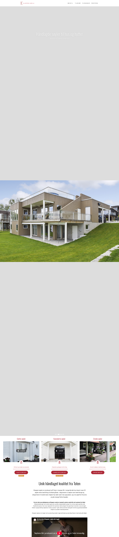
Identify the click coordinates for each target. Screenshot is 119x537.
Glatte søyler (21, 438)
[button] (70, 3)
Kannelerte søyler (59, 438)
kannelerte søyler (59, 472)
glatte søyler (21, 472)
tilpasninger (86, 3)
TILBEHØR (78, 3)
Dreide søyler (97, 438)
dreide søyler (97, 472)
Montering (94, 3)
